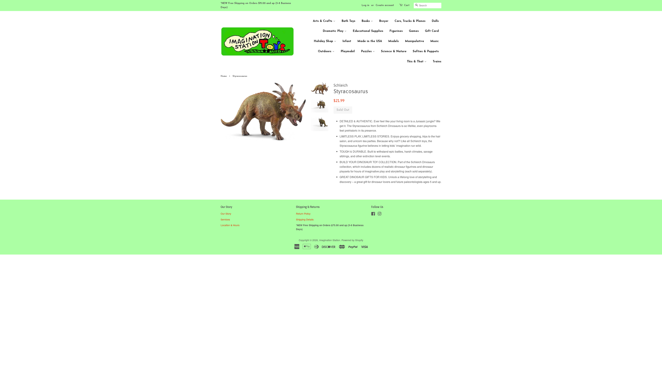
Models (393, 41)
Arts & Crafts (323, 21)
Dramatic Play (333, 31)
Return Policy (303, 213)
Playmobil (348, 51)
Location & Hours (230, 225)
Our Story (226, 213)
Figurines (396, 31)
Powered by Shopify (352, 240)
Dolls (435, 21)
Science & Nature (394, 51)
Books (366, 21)
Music (434, 41)
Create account (385, 5)
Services (225, 219)
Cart (406, 5)
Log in (365, 5)
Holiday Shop (324, 41)
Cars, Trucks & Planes (410, 21)
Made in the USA (369, 41)
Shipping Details (305, 219)
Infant (346, 41)
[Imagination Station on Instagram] (379, 214)
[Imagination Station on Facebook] (373, 214)
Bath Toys (348, 21)
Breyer (383, 21)
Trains (437, 61)
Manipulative (414, 41)
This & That (415, 61)
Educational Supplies (368, 31)
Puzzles (367, 51)
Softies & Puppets (426, 51)
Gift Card (432, 31)
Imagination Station (329, 240)
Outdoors (325, 51)
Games (414, 31)
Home (224, 76)
